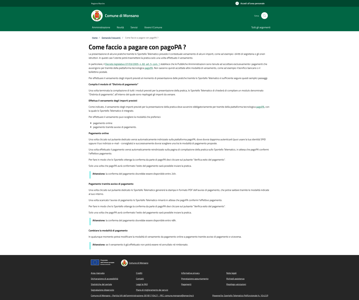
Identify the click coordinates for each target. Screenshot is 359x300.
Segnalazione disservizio (102, 290)
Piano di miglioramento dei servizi (152, 290)
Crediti (139, 273)
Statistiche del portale (101, 284)
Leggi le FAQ (142, 284)
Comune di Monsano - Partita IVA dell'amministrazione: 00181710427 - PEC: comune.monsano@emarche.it (142, 295)
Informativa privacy (190, 273)
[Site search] (264, 15)
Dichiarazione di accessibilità (104, 278)
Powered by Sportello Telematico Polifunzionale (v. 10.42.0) (240, 295)
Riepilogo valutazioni (236, 284)
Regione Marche (98, 3)
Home (95, 37)
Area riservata (97, 273)
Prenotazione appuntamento (194, 278)
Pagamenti (186, 284)
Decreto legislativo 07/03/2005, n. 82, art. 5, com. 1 (132, 64)
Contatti (140, 278)
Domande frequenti (111, 37)
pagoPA (149, 68)
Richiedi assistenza (235, 278)
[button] (250, 3)
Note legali (231, 273)
